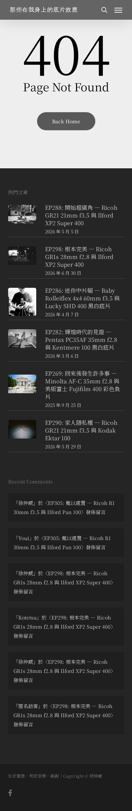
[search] (104, 10)
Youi (23, 537)
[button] (118, 9)
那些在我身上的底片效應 (44, 10)
